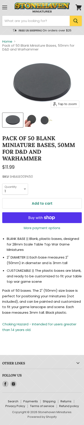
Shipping (49, 401)
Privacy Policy (15, 406)
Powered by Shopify (42, 417)
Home (7, 41)
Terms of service (42, 406)
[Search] (76, 21)
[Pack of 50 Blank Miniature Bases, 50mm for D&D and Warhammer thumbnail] (12, 120)
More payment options (42, 228)
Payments (30, 401)
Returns (65, 401)
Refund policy (69, 406)
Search (13, 401)
